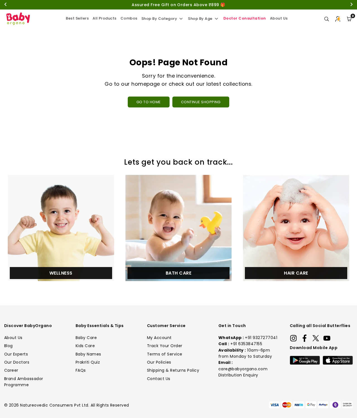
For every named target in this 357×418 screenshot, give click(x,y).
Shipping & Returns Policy (173, 370)
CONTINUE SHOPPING (201, 102)
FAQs (81, 370)
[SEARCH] (327, 19)
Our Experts (16, 354)
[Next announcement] (351, 5)
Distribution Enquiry (238, 375)
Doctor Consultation (244, 18)
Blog (8, 346)
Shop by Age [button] (200, 18)
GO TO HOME (148, 102)
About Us (279, 18)
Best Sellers (77, 18)
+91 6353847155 (246, 344)
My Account (159, 337)
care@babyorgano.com (242, 369)
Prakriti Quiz (88, 362)
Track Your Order (164, 346)
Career (11, 370)
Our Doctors (16, 362)
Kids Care (85, 346)
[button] (349, 19)
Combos (129, 18)
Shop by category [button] (159, 18)
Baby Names (88, 354)
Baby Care (86, 337)
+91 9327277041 (261, 337)
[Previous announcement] (5, 5)
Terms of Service (164, 354)
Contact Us (158, 378)
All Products (105, 18)
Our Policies (159, 362)
